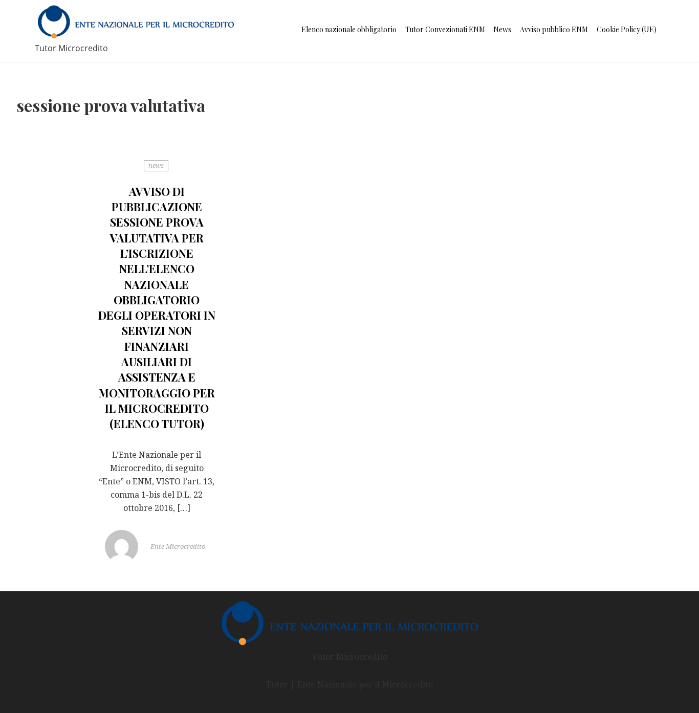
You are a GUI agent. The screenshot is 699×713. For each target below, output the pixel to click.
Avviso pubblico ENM (554, 29)
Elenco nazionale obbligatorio (349, 29)
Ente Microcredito (177, 546)
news (156, 165)
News (502, 29)
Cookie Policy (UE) (627, 29)
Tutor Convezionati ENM (445, 29)
